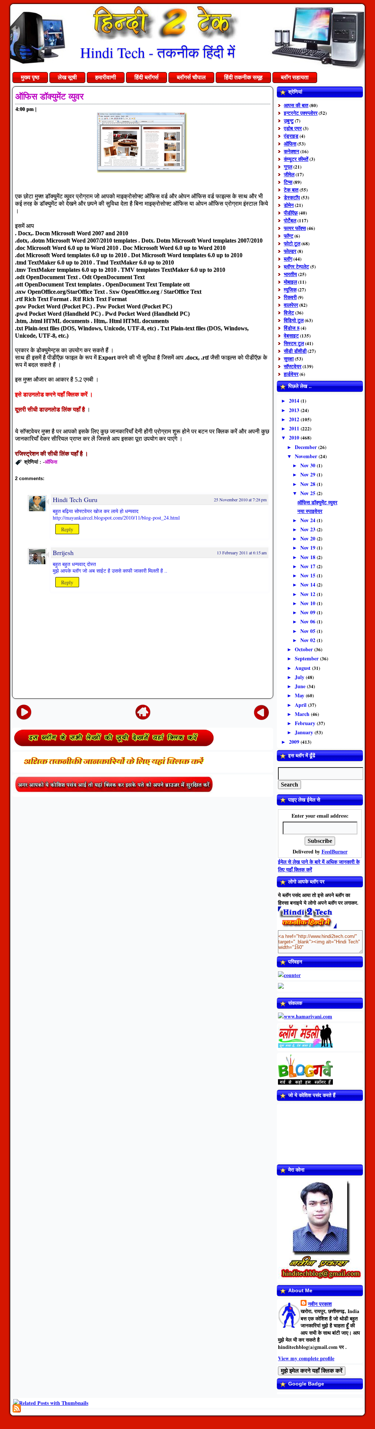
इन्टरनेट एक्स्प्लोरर (301, 113)
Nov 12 (308, 594)
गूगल (288, 166)
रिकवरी (290, 297)
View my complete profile (306, 1358)
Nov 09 (308, 612)
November (307, 456)
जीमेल (289, 174)
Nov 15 (308, 575)
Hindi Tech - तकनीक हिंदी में (157, 52)
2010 (295, 437)
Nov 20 (308, 538)
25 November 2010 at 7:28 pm (240, 499)
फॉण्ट (288, 236)
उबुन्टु (289, 120)
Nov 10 (308, 603)
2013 (295, 410)
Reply (67, 529)
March (303, 714)
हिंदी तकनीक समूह (243, 77)
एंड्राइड (291, 136)
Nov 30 (308, 465)
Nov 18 (308, 557)
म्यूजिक (290, 289)
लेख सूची (67, 77)
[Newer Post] (24, 711)
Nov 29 (308, 474)
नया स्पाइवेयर (309, 511)
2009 (295, 742)
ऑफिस (51, 461)
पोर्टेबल (290, 220)
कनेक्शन (291, 151)
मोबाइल (290, 282)
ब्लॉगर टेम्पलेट (296, 266)
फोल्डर (290, 251)
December (306, 447)
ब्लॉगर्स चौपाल (191, 77)
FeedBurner (335, 851)
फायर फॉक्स (295, 228)
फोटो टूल (292, 243)
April (301, 705)
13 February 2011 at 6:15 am (242, 552)
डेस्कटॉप (292, 197)
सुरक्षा (289, 358)
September (307, 658)
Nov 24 (308, 520)
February (306, 723)
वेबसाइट (291, 335)
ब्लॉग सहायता (295, 77)
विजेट (289, 312)
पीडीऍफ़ (291, 212)
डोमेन (289, 205)
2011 (295, 428)
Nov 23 (308, 529)
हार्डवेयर (291, 374)
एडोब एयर (293, 128)
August (303, 668)
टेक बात (291, 189)
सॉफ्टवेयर (292, 366)
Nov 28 (308, 484)
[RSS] (16, 1408)
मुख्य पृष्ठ (30, 77)
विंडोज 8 (292, 328)
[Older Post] (261, 711)
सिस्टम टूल (294, 343)
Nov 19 (308, 547)
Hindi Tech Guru (75, 499)
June (301, 686)
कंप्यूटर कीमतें (296, 159)
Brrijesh (63, 552)
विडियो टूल (294, 320)
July (300, 677)
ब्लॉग (288, 259)
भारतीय (290, 274)
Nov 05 (308, 631)
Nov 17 (308, 566)
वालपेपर (291, 305)
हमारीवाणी (105, 77)
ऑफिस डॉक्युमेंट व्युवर (49, 96)
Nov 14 (308, 584)
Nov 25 (308, 493)
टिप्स (288, 182)
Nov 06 (308, 621)
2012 (295, 419)
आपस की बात (296, 105)
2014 (295, 400)
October (304, 649)
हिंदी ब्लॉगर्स (146, 77)
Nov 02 (308, 640)
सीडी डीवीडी (295, 351)
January (305, 732)
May (300, 695)
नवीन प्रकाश (320, 1304)
